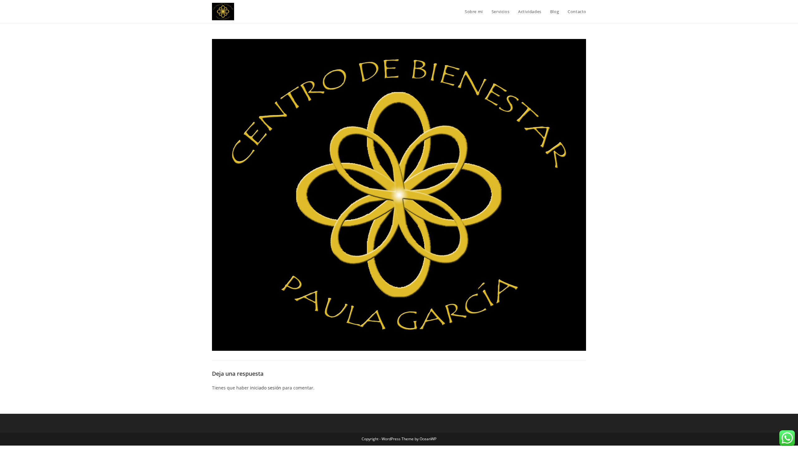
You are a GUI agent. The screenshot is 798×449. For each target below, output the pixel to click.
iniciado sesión (265, 388)
